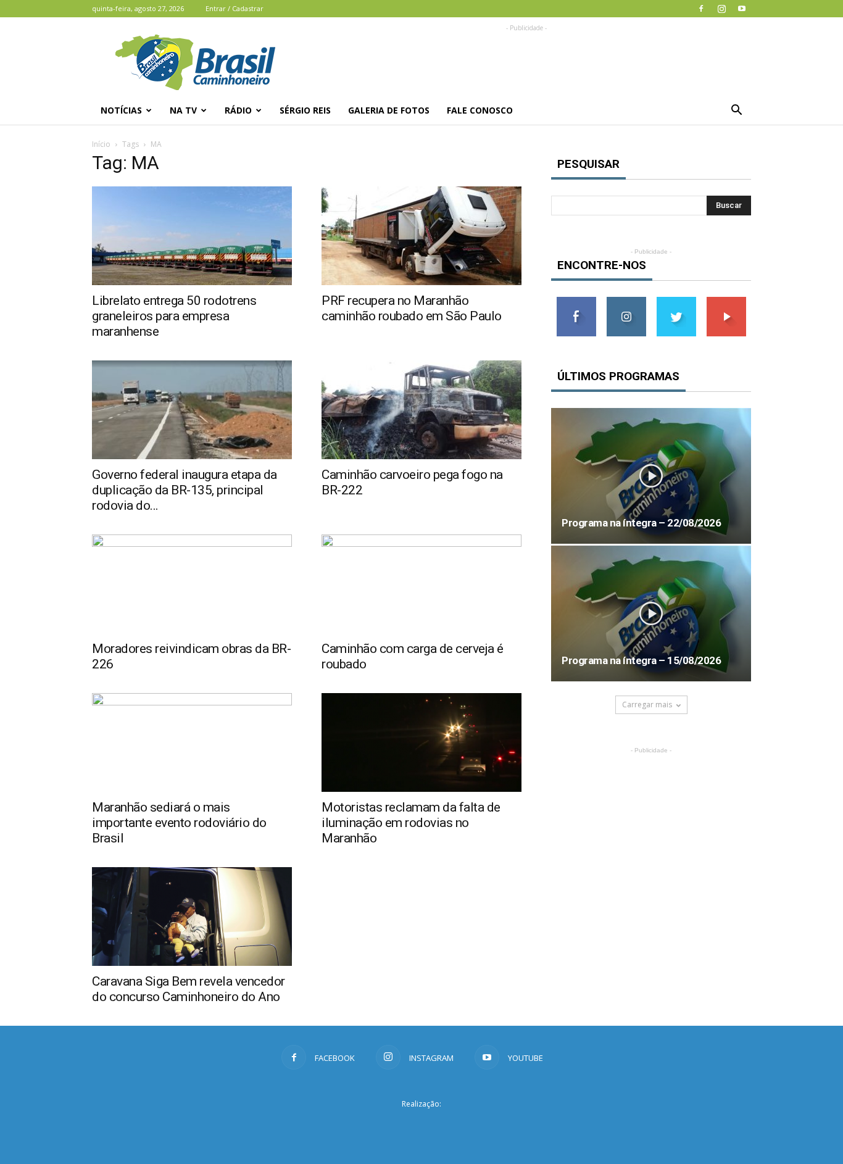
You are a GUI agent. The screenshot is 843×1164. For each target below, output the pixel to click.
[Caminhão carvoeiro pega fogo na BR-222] (421, 409)
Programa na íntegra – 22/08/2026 (641, 523)
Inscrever (726, 301)
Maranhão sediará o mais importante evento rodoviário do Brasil (179, 823)
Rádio (238, 110)
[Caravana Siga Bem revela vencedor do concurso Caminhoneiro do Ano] (192, 916)
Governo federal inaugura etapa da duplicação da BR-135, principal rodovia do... (184, 490)
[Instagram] (721, 8)
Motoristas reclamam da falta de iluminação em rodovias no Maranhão (411, 823)
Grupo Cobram (421, 1126)
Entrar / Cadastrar (235, 8)
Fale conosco (480, 110)
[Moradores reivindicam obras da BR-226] (192, 583)
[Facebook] (701, 8)
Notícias (121, 110)
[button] (736, 110)
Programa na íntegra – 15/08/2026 (641, 660)
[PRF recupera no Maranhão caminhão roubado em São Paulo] (421, 235)
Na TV (183, 110)
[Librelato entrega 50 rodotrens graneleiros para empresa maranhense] (192, 235)
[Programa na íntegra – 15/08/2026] (651, 613)
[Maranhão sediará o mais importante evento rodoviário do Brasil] (192, 742)
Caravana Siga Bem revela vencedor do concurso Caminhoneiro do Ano (188, 989)
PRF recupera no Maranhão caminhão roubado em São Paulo (412, 308)
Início (101, 144)
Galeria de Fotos (389, 110)
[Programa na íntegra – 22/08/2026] (651, 476)
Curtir (576, 301)
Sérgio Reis (305, 110)
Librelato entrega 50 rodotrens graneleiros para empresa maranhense (174, 316)
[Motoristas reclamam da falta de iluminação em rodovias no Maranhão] (421, 742)
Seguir (626, 301)
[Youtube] (742, 8)
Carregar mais (647, 704)
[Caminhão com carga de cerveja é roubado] (421, 583)
